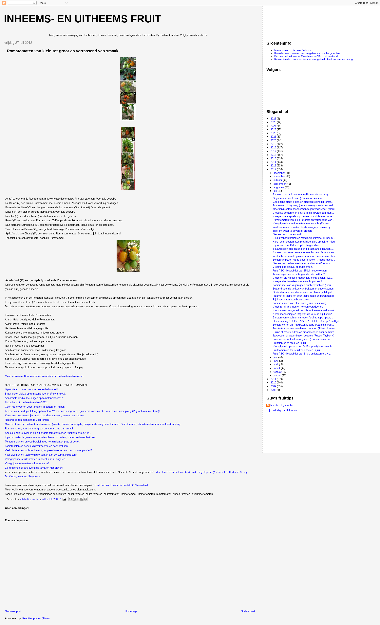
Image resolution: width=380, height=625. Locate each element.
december (280, 172)
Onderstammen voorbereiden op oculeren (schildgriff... (304, 292)
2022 (274, 133)
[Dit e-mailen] (70, 499)
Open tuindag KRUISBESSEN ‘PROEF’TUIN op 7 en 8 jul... (307, 321)
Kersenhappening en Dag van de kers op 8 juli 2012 (302, 313)
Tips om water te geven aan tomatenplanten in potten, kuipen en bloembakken (50, 437)
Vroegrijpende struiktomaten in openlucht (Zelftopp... (303, 223)
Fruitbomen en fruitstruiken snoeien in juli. (297, 350)
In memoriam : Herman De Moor (292, 50)
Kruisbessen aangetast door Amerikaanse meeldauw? (303, 310)
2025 (274, 122)
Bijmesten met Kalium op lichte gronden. (296, 245)
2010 (274, 382)
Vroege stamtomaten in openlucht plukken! (297, 281)
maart (277, 368)
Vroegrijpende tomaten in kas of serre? (27, 463)
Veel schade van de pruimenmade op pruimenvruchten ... (305, 256)
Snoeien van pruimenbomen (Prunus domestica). (301, 194)
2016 (274, 154)
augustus (279, 187)
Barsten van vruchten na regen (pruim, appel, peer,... (303, 317)
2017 (274, 151)
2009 (274, 386)
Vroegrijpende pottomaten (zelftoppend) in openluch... (303, 346)
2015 (274, 158)
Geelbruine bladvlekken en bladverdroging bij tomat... (303, 201)
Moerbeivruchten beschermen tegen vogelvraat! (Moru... (305, 208)
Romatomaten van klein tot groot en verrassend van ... (304, 219)
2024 (274, 125)
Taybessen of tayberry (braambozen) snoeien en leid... (304, 205)
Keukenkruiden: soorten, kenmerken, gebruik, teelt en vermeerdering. (313, 59)
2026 (274, 118)
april (276, 364)
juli (275, 190)
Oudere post (248, 611)
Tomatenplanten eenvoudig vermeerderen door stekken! (36, 445)
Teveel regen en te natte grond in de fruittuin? (299, 274)
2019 (274, 143)
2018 (274, 147)
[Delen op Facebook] (82, 499)
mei (276, 360)
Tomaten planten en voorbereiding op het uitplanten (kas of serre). (42, 441)
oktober (278, 180)
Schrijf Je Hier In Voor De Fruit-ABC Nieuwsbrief (120, 485)
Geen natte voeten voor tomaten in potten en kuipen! (35, 406)
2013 (274, 165)
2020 (274, 140)
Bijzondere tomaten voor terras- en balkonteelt (31, 389)
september (280, 183)
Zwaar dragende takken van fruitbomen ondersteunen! (303, 288)
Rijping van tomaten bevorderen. (291, 299)
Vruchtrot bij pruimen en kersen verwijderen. (298, 306)
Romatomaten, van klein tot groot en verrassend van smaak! (39, 428)
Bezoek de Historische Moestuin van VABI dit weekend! (306, 56)
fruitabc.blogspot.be (281, 405)
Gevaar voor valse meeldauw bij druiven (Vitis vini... (302, 263)
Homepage (131, 611)
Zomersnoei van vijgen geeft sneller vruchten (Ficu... (303, 285)
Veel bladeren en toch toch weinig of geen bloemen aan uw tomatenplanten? (48, 450)
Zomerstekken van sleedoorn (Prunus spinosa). (300, 303)
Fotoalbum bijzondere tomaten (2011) (26, 402)
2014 (274, 162)
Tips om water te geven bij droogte (292, 230)
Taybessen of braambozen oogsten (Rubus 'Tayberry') (303, 335)
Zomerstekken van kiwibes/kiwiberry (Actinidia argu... (303, 324)
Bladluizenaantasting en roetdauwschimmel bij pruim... (304, 237)
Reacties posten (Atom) (35, 618)
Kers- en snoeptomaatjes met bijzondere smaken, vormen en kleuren (44, 415)
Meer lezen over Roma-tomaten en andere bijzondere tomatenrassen (44, 376)
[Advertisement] (284, 21)
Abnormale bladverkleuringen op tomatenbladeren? (34, 398)
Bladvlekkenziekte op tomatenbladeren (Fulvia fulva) (35, 393)
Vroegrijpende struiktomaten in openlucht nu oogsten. (35, 459)
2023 (274, 129)
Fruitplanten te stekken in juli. (290, 342)
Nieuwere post (13, 611)
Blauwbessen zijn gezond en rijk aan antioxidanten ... (303, 248)
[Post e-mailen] (64, 499)
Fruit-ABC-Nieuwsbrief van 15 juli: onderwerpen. (300, 270)
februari (278, 371)
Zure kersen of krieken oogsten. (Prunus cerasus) (301, 339)
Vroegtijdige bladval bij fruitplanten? (293, 266)
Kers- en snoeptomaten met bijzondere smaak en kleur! (304, 241)
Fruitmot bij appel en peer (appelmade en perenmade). (303, 295)
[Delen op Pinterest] (85, 499)
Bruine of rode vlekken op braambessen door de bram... (304, 332)
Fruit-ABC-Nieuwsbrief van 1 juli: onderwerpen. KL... (302, 353)
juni (276, 357)
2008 (274, 389)
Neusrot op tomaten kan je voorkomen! (27, 419)
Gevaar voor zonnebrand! (287, 234)
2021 (274, 136)
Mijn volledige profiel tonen (281, 410)
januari (278, 375)
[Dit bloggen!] (74, 499)
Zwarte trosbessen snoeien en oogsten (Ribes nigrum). (304, 328)
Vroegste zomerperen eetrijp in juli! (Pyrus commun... (303, 212)
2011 (274, 378)
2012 (274, 169)
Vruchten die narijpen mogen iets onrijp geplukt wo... (303, 277)
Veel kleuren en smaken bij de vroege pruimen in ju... (303, 227)
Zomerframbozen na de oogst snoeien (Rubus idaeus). (304, 259)
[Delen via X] (78, 499)
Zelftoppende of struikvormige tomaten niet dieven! (34, 467)
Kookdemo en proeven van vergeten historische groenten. (307, 53)
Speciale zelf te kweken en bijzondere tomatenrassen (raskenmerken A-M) (47, 432)
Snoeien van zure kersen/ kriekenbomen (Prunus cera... (305, 252)
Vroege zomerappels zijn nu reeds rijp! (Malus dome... (304, 216)
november (280, 176)
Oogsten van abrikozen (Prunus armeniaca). (298, 198)
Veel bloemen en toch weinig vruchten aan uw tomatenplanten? (41, 454)
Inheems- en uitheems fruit (82, 19)
